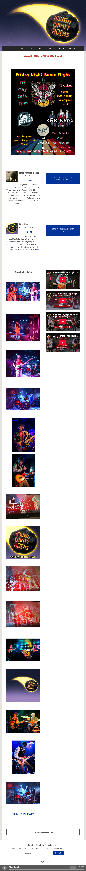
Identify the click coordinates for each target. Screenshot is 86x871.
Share (29, 180)
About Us (52, 48)
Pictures (42, 48)
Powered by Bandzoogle (43, 862)
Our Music (31, 48)
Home (13, 48)
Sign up (58, 853)
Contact (62, 48)
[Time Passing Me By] (12, 176)
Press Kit (72, 48)
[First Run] (12, 228)
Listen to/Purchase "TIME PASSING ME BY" (63, 178)
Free (73, 867)
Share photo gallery (24, 814)
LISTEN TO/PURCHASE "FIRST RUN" (62, 230)
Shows (21, 48)
